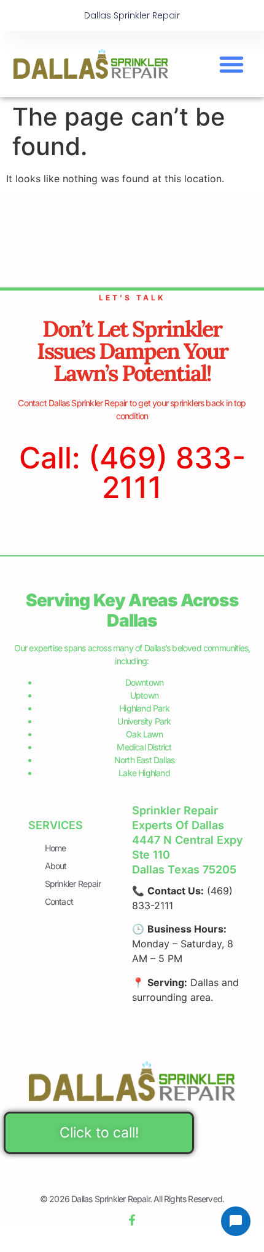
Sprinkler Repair (73, 883)
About (56, 866)
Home (55, 848)
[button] (231, 64)
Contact (59, 901)
